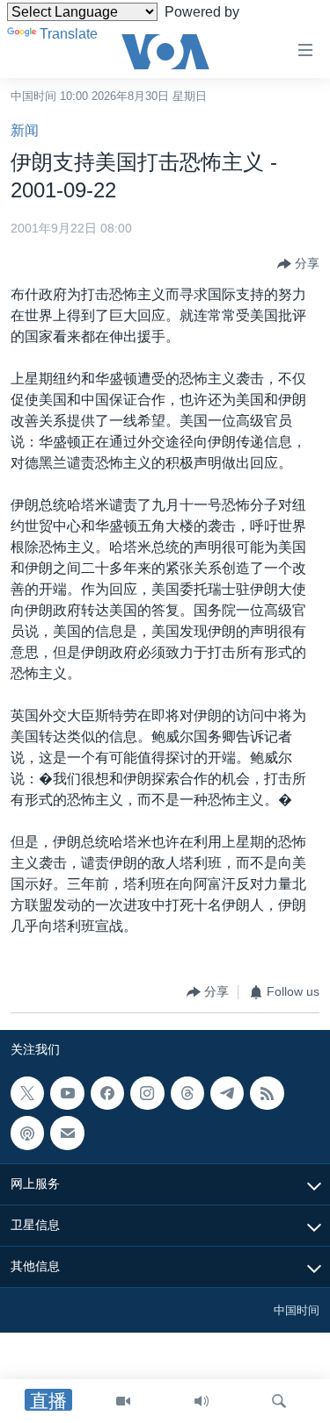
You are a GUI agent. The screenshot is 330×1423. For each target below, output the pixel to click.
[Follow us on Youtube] (67, 1093)
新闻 (25, 130)
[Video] (123, 1401)
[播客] (27, 1132)
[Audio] (201, 1401)
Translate (69, 33)
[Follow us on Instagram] (147, 1093)
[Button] (298, 264)
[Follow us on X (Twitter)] (27, 1093)
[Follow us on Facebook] (107, 1093)
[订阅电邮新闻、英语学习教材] (67, 1132)
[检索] (279, 1401)
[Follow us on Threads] (187, 1093)
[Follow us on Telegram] (227, 1093)
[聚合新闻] (266, 1093)
